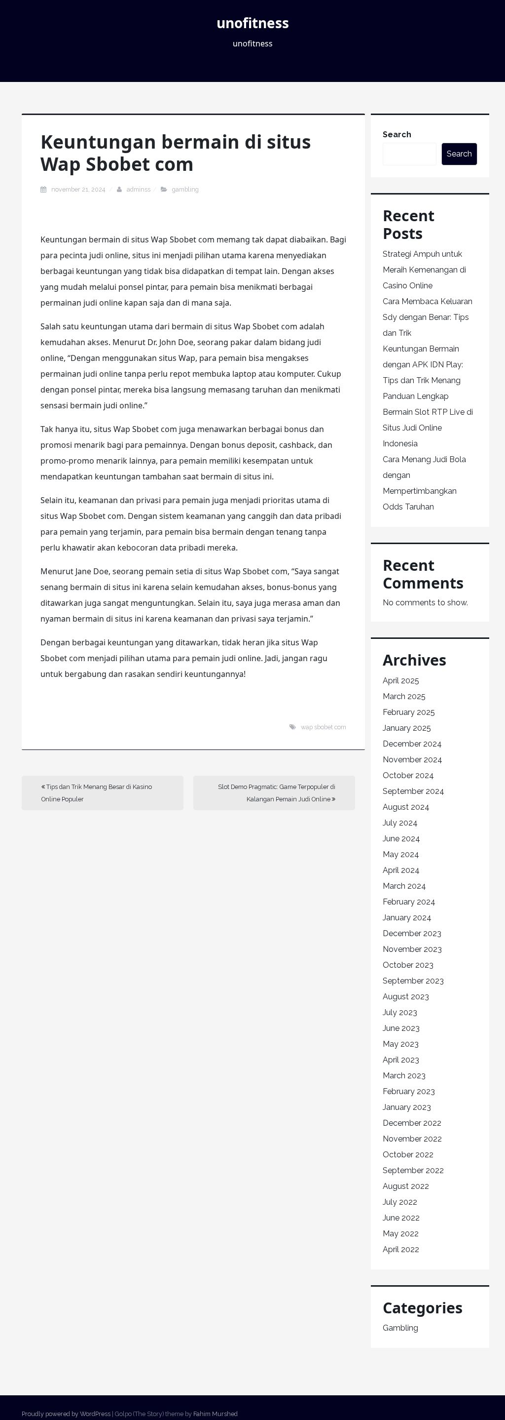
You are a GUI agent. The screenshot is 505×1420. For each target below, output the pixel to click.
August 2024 (406, 807)
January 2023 (407, 1107)
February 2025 (409, 712)
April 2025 (401, 680)
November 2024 (412, 759)
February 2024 (409, 902)
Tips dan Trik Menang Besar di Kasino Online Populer (96, 793)
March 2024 (404, 886)
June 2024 (401, 838)
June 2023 (401, 1028)
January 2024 (407, 917)
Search (397, 134)
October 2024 (408, 775)
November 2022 (412, 1139)
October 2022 (408, 1154)
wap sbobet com (323, 727)
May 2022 (401, 1233)
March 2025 (404, 696)
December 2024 (412, 744)
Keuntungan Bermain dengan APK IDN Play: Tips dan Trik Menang (423, 364)
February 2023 (409, 1091)
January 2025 (407, 728)
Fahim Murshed (215, 1414)
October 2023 (408, 965)
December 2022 (412, 1123)
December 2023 (412, 933)
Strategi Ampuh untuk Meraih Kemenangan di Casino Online (424, 269)
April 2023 (401, 1060)
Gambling (185, 189)
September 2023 (413, 981)
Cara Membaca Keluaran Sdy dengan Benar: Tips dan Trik (427, 317)
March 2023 (404, 1075)
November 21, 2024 (79, 189)
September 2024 (413, 791)
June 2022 (401, 1218)
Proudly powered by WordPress (66, 1414)
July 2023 (400, 1012)
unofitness (252, 22)
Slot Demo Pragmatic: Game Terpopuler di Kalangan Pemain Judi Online (276, 793)
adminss (138, 189)
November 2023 (412, 949)
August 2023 (406, 996)
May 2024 (401, 854)
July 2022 (400, 1202)
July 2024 (400, 823)
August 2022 (406, 1186)
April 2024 (401, 870)
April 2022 (401, 1249)
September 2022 (413, 1170)
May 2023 (401, 1044)
